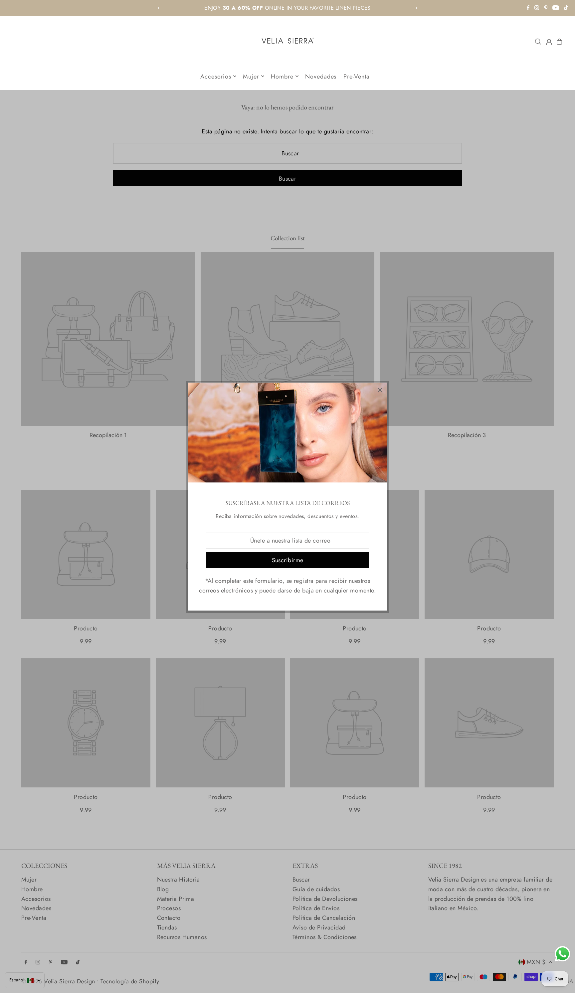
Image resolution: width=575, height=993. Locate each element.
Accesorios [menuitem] (215, 76)
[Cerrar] (380, 390)
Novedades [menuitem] (320, 76)
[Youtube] (555, 8)
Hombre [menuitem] (282, 76)
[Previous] (158, 8)
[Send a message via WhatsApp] (562, 954)
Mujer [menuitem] (251, 76)
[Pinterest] (546, 8)
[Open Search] (538, 42)
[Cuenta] (549, 42)
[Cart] (559, 42)
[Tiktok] (566, 8)
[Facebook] (528, 8)
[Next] (416, 8)
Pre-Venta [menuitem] (356, 76)
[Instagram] (536, 8)
